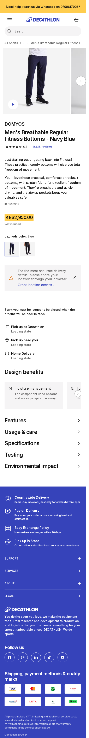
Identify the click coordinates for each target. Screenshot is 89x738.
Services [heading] (11, 570)
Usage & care (21, 432)
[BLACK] (27, 249)
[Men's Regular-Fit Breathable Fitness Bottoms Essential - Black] (36, 81)
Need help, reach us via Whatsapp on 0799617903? (43, 6)
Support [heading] (11, 558)
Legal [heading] (9, 596)
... (24, 43)
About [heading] (10, 583)
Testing (14, 455)
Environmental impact (31, 466)
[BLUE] (12, 249)
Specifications (22, 443)
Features (15, 420)
